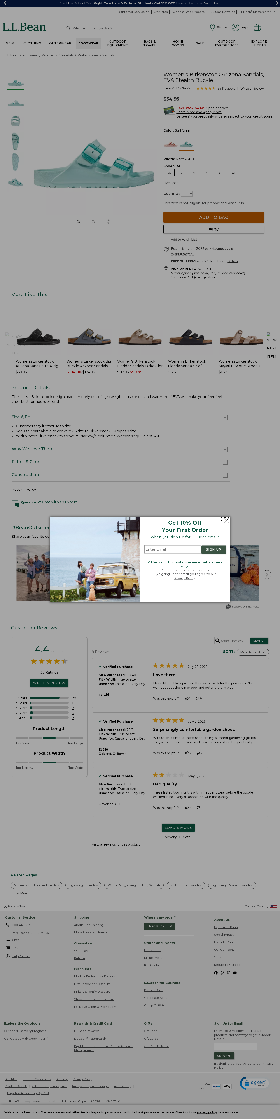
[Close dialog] (225, 520)
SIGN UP (213, 549)
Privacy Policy (184, 578)
